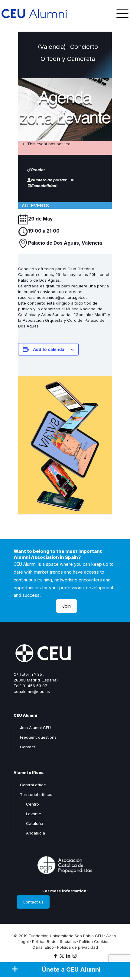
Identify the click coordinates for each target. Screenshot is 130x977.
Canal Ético (43, 947)
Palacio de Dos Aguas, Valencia (65, 243)
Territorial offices (36, 794)
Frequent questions (38, 737)
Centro (32, 804)
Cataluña (34, 823)
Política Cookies (94, 941)
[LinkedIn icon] (68, 956)
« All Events (33, 205)
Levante (33, 813)
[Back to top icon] (117, 946)
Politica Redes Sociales (54, 941)
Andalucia (35, 833)
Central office (33, 784)
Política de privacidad (77, 947)
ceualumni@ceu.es (32, 691)
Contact (27, 746)
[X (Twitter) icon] (62, 956)
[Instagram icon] (74, 956)
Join (66, 606)
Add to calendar (49, 349)
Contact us (33, 902)
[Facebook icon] (55, 956)
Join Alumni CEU (35, 727)
